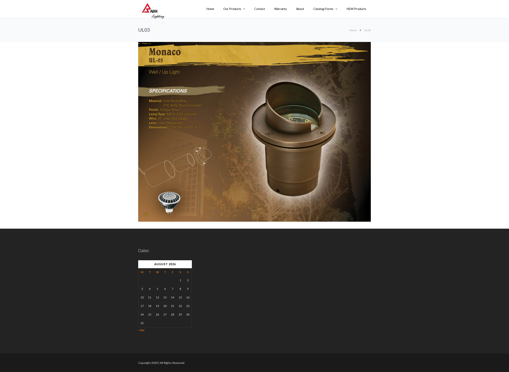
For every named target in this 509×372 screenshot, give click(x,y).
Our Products (232, 9)
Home (210, 9)
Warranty (280, 9)
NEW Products (356, 9)
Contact (259, 9)
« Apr (141, 330)
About (300, 9)
